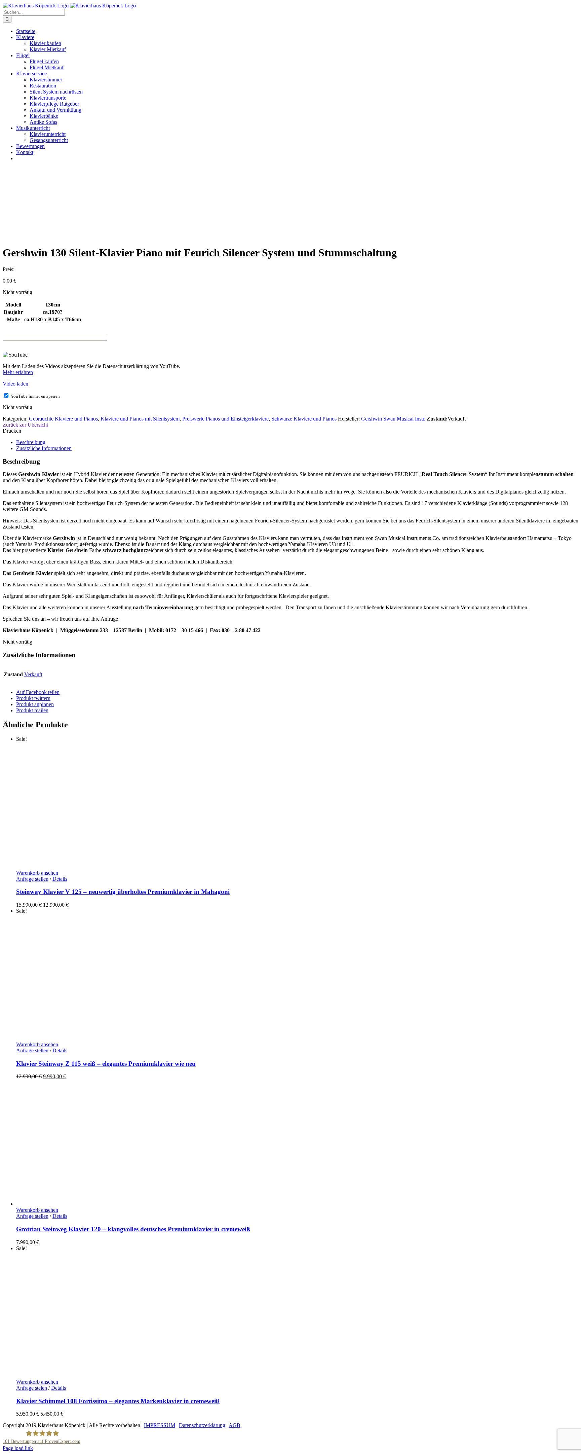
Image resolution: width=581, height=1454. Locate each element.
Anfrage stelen (31, 1388)
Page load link (18, 1448)
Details (59, 879)
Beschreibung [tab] (30, 442)
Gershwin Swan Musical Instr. (393, 419)
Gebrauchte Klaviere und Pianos (63, 419)
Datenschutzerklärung (202, 1425)
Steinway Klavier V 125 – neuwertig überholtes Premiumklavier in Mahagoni (123, 891)
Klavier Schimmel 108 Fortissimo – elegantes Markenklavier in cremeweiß (118, 1401)
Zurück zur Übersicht (25, 425)
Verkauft (33, 674)
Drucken (12, 431)
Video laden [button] (15, 384)
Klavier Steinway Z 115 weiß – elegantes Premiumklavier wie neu (106, 1063)
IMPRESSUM (159, 1425)
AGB (234, 1425)
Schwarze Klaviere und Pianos (304, 419)
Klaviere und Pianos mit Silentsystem (140, 419)
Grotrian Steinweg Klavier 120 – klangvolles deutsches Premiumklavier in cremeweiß (133, 1229)
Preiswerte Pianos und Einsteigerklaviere (225, 419)
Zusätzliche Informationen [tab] (44, 448)
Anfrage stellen (32, 879)
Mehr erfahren (18, 372)
